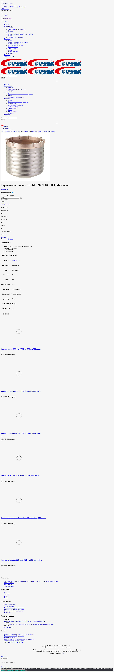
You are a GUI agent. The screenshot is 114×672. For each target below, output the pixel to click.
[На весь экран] (3, 658)
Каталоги (11, 53)
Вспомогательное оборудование (14, 636)
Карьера (10, 31)
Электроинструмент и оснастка (20, 131)
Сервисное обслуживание (16, 37)
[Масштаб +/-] (1, 658)
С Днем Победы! (9, 627)
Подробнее (4, 237)
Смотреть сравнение (7, 667)
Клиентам (7, 39)
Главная (3, 131)
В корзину (4, 199)
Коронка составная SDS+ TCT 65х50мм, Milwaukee (20, 433)
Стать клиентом (13, 47)
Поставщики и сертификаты (16, 29)
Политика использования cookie (14, 609)
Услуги (6, 32)
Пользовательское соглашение (13, 611)
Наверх (3, 656)
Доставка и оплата (13, 43)
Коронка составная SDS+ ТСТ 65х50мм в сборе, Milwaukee (23, 518)
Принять (3, 670)
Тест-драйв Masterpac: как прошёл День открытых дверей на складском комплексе (29, 624)
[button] (1, 353)
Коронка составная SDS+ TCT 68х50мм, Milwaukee (20, 391)
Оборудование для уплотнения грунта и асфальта (19, 639)
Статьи (10, 50)
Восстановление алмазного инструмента (20, 34)
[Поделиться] (5, 658)
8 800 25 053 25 (9, 583)
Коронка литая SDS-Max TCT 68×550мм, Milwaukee (21, 349)
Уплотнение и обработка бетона (14, 640)
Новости (10, 27)
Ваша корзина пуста (7, 10)
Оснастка (33, 131)
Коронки (52, 131)
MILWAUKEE (5, 204)
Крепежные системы (10, 637)
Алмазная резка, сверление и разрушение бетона (19, 634)
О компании (8, 26)
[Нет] (26, 670)
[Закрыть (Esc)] (6, 658)
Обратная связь (9, 586)
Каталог (6, 24)
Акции (10, 40)
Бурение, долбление (43, 131)
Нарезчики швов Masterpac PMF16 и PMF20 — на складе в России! (24, 621)
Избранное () (7, 18)
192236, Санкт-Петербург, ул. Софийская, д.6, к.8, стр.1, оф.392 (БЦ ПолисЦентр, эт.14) (31, 581)
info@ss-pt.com (7, 3)
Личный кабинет (9, 56)
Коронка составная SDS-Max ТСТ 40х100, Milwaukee (21, 560)
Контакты (7, 55)
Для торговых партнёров (15, 45)
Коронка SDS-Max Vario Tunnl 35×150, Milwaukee (20, 476)
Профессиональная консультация (18, 42)
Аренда (10, 35)
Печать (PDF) (5, 189)
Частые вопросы (13, 51)
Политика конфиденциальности (14, 608)
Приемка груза (12, 48)
